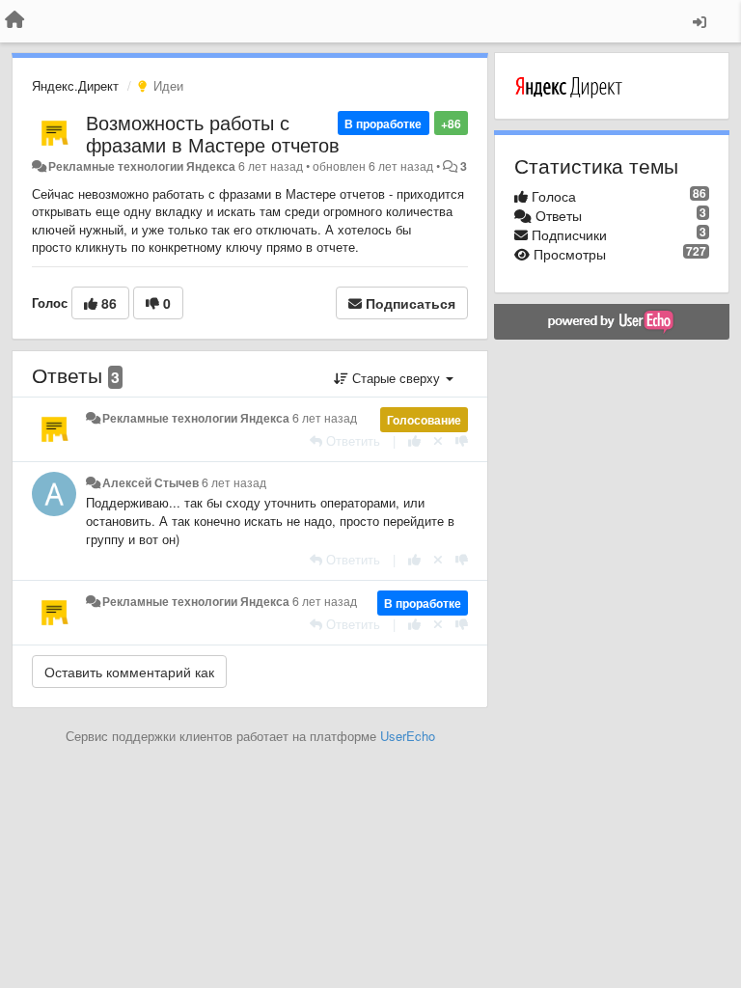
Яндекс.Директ (75, 85)
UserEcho (407, 736)
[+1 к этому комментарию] (414, 440)
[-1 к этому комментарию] (461, 440)
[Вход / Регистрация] (699, 21)
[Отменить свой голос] (438, 440)
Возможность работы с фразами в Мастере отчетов (213, 133)
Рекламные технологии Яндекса (141, 166)
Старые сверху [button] (396, 378)
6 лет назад (324, 417)
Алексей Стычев (150, 482)
